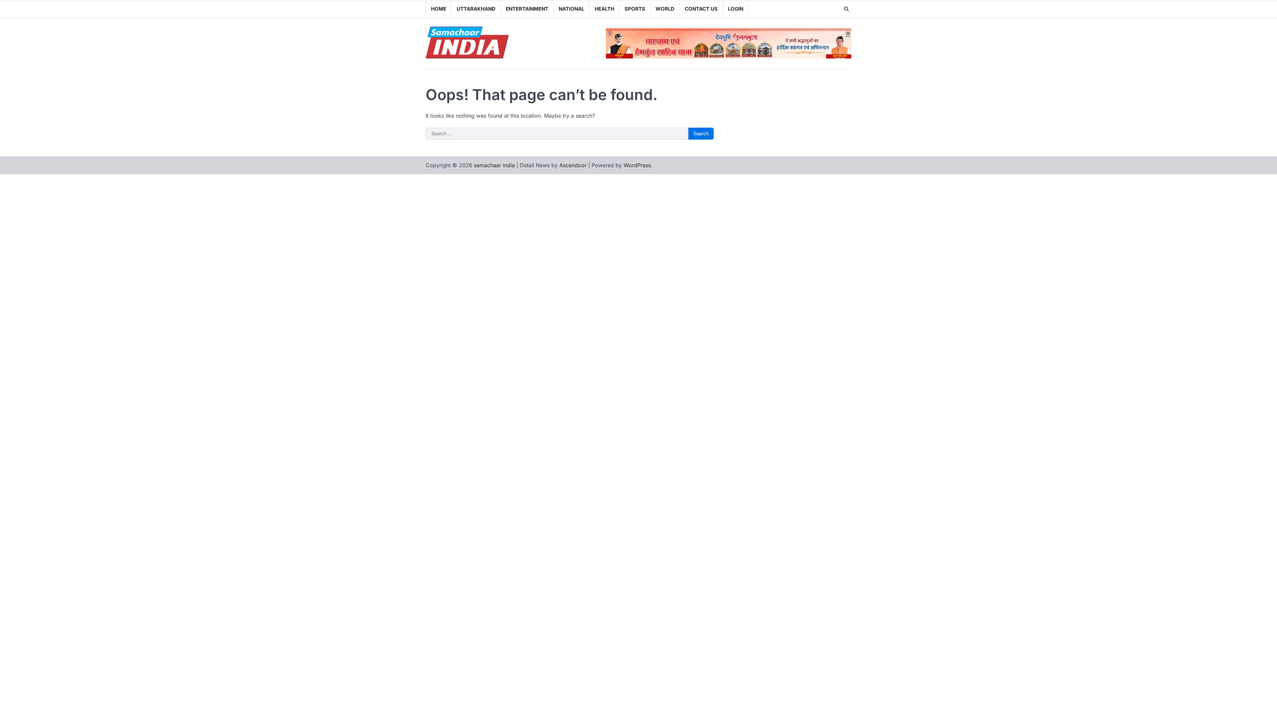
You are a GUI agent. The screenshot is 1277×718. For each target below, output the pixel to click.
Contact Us (701, 9)
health (604, 9)
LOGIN (735, 9)
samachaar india (494, 165)
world (664, 9)
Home (438, 9)
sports (635, 9)
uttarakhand (476, 9)
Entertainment (527, 9)
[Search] (846, 9)
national (571, 9)
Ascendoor (573, 165)
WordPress (637, 165)
